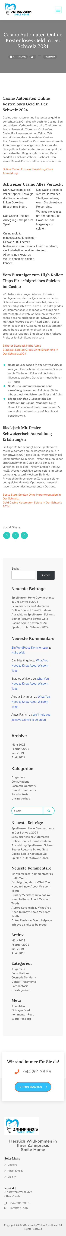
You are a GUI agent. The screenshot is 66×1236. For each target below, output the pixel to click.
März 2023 (18, 745)
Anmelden (18, 1006)
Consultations (20, 782)
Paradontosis (19, 794)
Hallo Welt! (18, 652)
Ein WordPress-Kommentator (29, 647)
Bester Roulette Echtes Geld (29, 619)
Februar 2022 (20, 749)
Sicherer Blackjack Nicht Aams (22, 346)
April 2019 (18, 757)
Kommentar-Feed (22, 1015)
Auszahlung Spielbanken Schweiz (33, 615)
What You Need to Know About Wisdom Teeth (29, 665)
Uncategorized (20, 799)
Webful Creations (47, 1224)
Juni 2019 (17, 753)
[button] (10, 1165)
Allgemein (18, 777)
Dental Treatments (23, 790)
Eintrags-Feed (20, 1010)
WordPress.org (21, 1019)
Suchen (16, 568)
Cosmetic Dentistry (23, 786)
